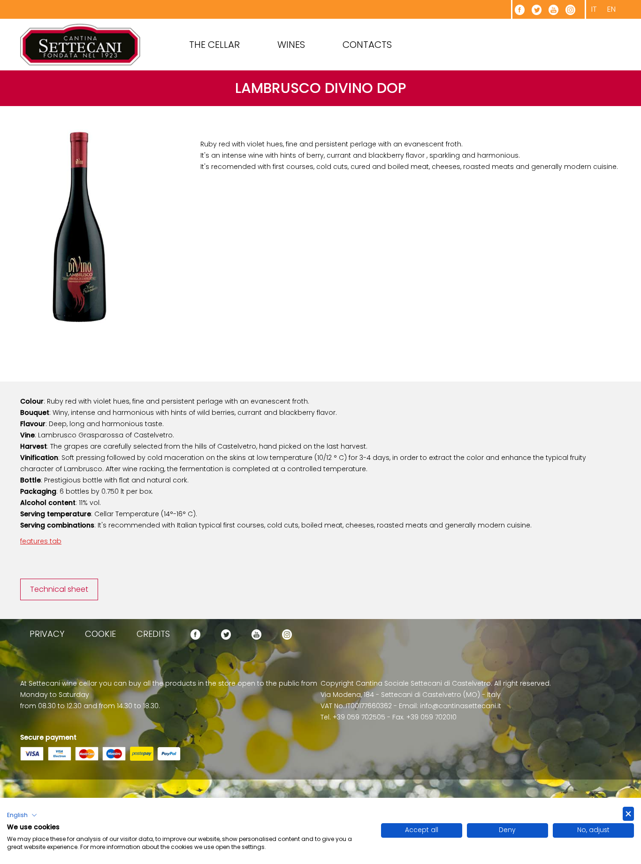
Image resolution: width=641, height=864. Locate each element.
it (594, 9)
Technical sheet (59, 589)
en (611, 9)
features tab (40, 541)
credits (153, 634)
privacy (47, 634)
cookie (100, 634)
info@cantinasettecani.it (460, 706)
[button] (22, 815)
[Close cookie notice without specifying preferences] (628, 814)
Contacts (367, 44)
